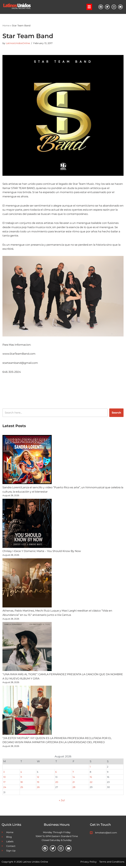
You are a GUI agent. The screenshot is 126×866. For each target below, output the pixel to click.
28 (74, 787)
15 (91, 777)
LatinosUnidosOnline (18, 43)
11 (21, 777)
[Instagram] (114, 7)
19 (38, 782)
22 (91, 782)
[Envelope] (120, 7)
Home (6, 25)
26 (38, 787)
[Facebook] (100, 7)
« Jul (62, 800)
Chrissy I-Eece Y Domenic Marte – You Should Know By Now (41, 551)
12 (38, 777)
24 (4, 787)
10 (4, 777)
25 (21, 787)
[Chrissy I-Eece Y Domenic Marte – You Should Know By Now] (27, 524)
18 (21, 782)
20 (56, 782)
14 (74, 777)
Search (116, 412)
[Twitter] (107, 7)
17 (4, 782)
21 (74, 782)
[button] (89, 7)
